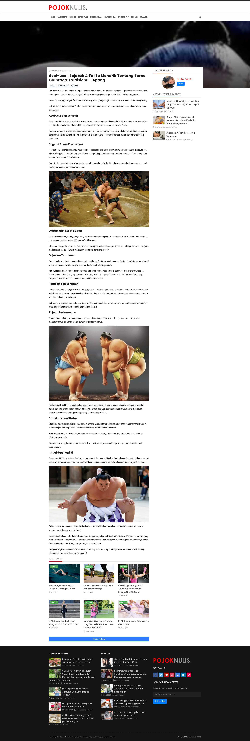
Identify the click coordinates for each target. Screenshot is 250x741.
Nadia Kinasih (184, 79)
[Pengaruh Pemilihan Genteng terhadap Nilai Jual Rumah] (55, 662)
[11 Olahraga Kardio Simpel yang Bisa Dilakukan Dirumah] (64, 609)
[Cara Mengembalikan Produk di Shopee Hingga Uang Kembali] (107, 703)
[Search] (199, 17)
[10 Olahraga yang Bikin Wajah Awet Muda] (133, 609)
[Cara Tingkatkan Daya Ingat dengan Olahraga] (99, 573)
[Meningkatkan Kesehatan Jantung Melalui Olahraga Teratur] (55, 691)
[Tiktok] (189, 675)
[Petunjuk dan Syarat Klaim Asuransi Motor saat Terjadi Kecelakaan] (107, 688)
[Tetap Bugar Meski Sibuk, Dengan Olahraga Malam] (64, 573)
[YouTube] (166, 675)
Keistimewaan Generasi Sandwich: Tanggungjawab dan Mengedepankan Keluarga (130, 673)
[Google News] (177, 675)
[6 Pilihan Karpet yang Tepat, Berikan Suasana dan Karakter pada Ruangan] (55, 718)
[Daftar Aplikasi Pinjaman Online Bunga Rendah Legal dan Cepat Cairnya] (159, 104)
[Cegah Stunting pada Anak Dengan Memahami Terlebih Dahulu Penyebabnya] (159, 120)
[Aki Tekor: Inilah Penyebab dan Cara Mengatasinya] (107, 715)
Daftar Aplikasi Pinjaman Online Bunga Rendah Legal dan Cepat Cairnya (182, 104)
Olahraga (54, 567)
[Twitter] (161, 675)
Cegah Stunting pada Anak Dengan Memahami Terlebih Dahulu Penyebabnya (180, 120)
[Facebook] (155, 675)
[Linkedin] (183, 675)
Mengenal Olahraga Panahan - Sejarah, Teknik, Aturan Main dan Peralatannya (99, 624)
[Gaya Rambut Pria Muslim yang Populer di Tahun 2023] (107, 662)
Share (75, 86)
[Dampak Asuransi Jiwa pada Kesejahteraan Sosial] (55, 706)
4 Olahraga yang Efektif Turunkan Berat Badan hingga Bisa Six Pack (130, 588)
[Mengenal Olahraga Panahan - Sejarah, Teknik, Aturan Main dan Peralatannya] (99, 609)
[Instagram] (172, 675)
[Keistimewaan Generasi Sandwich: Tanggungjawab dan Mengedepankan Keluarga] (107, 673)
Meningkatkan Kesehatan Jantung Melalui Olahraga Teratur (75, 691)
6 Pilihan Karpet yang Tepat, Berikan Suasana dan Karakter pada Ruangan (77, 718)
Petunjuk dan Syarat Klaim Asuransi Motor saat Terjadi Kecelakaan (128, 688)
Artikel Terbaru (99, 639)
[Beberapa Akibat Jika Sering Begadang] (159, 135)
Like (53, 86)
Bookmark (64, 86)
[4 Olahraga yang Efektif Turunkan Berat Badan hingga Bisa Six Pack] (133, 573)
